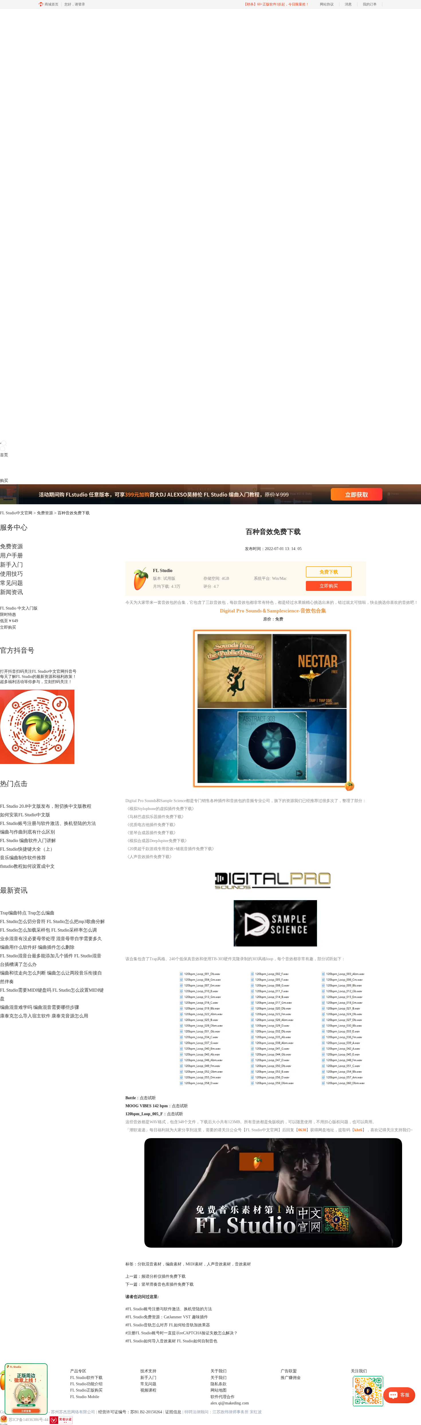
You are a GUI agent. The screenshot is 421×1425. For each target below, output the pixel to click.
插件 (20, 468)
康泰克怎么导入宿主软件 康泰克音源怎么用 (44, 1015)
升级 (36, 468)
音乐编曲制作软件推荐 (23, 857)
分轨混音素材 (149, 1264)
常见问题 (11, 583)
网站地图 (218, 1390)
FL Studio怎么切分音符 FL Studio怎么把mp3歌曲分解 (52, 921)
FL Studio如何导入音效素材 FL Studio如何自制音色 (171, 1341)
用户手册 (11, 555)
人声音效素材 (219, 1264)
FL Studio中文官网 (16, 513)
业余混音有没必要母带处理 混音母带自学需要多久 (51, 938)
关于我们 (218, 1378)
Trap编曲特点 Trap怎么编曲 (27, 912)
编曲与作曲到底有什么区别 (27, 831)
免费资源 (45, 513)
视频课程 (148, 1390)
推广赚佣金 (291, 1378)
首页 (4, 455)
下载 (12, 468)
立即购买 (8, 627)
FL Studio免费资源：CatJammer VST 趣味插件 (166, 1317)
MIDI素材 (194, 1264)
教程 (28, 468)
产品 (4, 468)
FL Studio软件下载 (86, 1378)
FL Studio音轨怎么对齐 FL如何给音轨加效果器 (167, 1325)
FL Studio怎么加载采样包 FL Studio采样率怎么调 (48, 930)
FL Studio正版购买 (86, 1390)
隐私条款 (218, 1384)
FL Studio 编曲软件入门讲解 (28, 840)
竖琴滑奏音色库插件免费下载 (167, 1284)
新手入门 (11, 564)
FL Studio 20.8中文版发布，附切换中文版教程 (45, 806)
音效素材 (243, 1264)
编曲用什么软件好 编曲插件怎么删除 (37, 947)
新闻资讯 (11, 592)
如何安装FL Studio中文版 (25, 814)
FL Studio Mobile (84, 1397)
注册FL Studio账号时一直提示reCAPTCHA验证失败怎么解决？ (181, 1333)
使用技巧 (11, 574)
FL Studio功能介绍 (86, 1384)
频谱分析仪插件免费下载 (163, 1276)
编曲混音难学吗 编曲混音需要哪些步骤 (39, 1007)
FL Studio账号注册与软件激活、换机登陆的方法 (48, 823)
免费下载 (329, 571)
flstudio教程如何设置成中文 (27, 866)
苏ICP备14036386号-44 (28, 1420)
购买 (4, 481)
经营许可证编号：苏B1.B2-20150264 (130, 1412)
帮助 (44, 468)
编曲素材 (174, 1264)
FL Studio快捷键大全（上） (27, 849)
